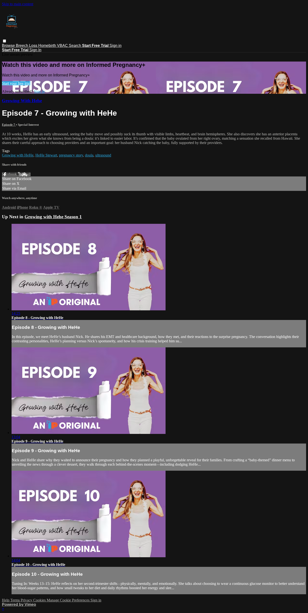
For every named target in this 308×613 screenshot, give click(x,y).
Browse (9, 46)
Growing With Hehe (22, 100)
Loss (33, 46)
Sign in (115, 46)
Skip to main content (17, 4)
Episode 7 (9, 124)
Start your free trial (16, 83)
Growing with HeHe (17, 155)
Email (26, 174)
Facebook (10, 174)
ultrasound (103, 155)
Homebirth (47, 46)
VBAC (63, 46)
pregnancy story (71, 155)
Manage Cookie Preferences (68, 600)
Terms (15, 600)
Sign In (35, 50)
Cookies (40, 600)
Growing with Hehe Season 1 (53, 216)
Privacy (27, 600)
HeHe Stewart (46, 155)
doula (89, 155)
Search (75, 46)
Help (6, 600)
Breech (22, 46)
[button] (4, 41)
